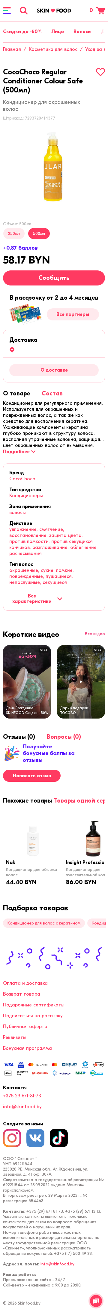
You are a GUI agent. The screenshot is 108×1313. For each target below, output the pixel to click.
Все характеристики (32, 598)
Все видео (95, 634)
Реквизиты (14, 1037)
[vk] (35, 1138)
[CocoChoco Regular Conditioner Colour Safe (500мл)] (54, 166)
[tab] (16, 393)
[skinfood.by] (54, 10)
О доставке (54, 370)
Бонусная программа (27, 1048)
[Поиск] (24, 10)
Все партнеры (72, 314)
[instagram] (12, 1138)
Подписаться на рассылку (33, 1015)
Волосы (83, 31)
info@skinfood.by (22, 1106)
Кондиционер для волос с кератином (44, 923)
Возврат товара (21, 994)
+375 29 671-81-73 (22, 1096)
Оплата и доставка (25, 983)
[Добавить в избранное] (100, 71)
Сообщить (54, 277)
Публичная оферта (25, 1026)
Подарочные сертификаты (33, 1005)
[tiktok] (59, 1138)
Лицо (57, 31)
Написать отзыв (32, 775)
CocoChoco (22, 479)
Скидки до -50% (22, 31)
